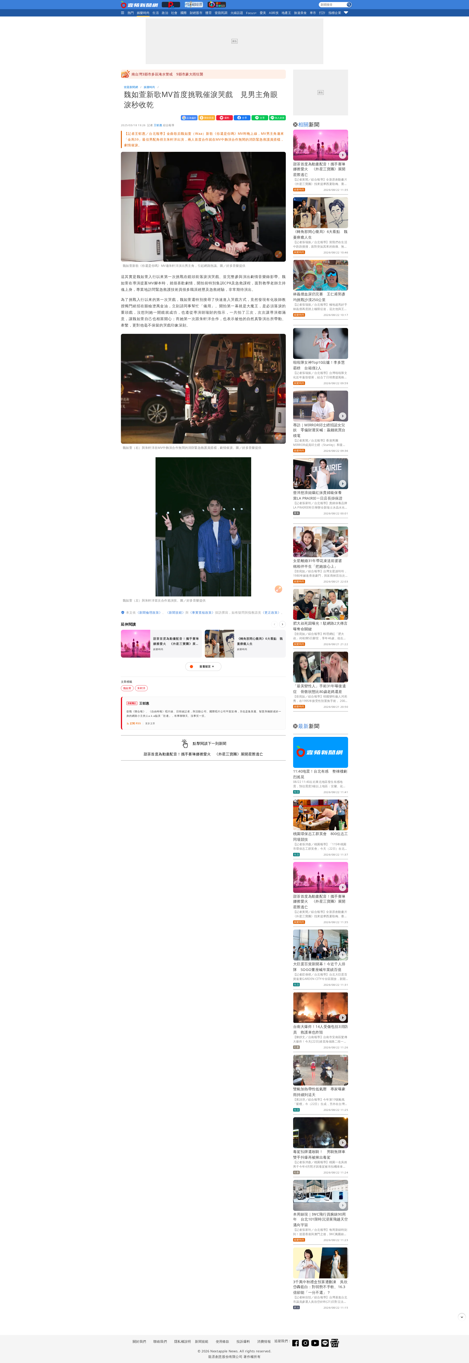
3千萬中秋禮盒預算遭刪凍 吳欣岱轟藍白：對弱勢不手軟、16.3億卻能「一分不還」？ (320, 1287)
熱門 (131, 13)
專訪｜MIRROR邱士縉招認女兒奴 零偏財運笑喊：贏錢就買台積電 (319, 430)
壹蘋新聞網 (131, 87)
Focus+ (251, 13)
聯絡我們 (160, 1341)
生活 (155, 13)
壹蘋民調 (221, 13)
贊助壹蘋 (205, 117)
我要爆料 (223, 117)
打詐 (322, 13)
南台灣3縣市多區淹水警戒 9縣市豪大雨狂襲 (167, 74)
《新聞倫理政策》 (149, 612)
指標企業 (334, 13)
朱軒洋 (141, 688)
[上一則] (274, 624)
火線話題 (236, 13)
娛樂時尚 (143, 13)
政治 (165, 13)
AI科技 (274, 13)
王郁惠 (158, 125)
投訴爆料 (243, 1341)
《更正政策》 (271, 612)
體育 (208, 13)
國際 (183, 13)
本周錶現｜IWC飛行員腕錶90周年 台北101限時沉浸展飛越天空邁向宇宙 (320, 1219)
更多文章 (150, 723)
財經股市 (196, 13)
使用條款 (222, 1341)
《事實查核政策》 (202, 612)
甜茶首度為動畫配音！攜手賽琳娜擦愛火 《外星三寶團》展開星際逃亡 (319, 169)
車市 (313, 13)
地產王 (286, 13)
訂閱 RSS (135, 723)
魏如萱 (127, 688)
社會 (174, 13)
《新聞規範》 (175, 612)
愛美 (263, 13)
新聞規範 (201, 1341)
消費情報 (264, 1341)
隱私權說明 (181, 1341)
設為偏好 (188, 117)
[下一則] (282, 624)
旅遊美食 (300, 13)
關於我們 (139, 1341)
